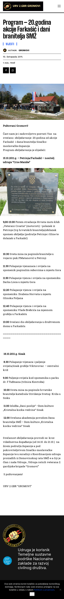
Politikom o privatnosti (44, 590)
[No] (60, 589)
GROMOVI (24, 50)
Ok (32, 594)
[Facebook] (6, 70)
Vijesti (10, 43)
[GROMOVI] (5, 50)
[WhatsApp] (13, 70)
